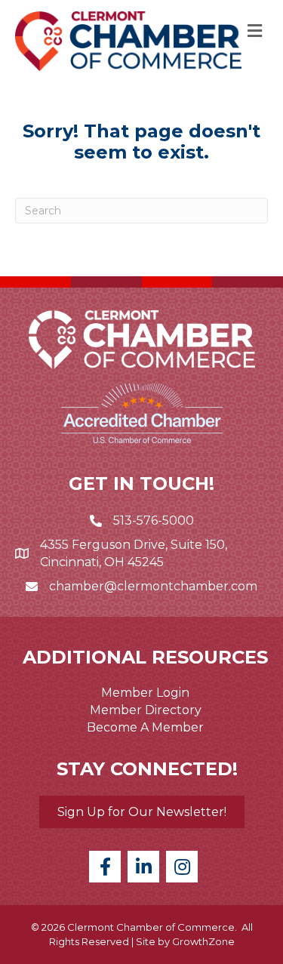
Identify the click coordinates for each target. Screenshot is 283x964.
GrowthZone (203, 941)
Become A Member (145, 727)
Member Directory (145, 710)
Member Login (145, 692)
